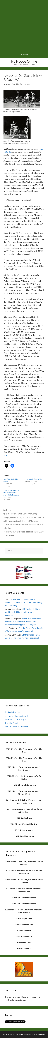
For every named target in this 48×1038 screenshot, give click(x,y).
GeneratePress (39, 1034)
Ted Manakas (32, 521)
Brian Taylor (16, 513)
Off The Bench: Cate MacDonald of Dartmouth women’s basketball (22, 612)
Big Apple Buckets (12, 712)
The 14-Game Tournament (16, 726)
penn (12, 521)
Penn (8, 510)
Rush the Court (11, 723)
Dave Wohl (27, 513)
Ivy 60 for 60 (15, 517)
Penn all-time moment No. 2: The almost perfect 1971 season (11, 492)
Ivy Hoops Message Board (16, 716)
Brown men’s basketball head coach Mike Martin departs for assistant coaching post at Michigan (23, 602)
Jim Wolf (26, 517)
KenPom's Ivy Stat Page (15, 719)
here (5, 455)
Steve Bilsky (20, 521)
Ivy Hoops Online (24, 61)
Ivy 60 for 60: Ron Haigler (33, 479)
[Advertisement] (24, 25)
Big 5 (8, 513)
